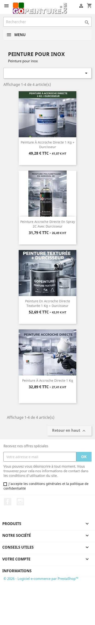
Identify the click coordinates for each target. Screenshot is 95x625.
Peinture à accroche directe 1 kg (47, 380)
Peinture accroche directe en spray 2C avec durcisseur (47, 223)
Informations (17, 570)
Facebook (7, 501)
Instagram (20, 501)
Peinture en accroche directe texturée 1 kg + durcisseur (47, 303)
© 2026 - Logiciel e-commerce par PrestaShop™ (40, 578)
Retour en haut (69, 431)
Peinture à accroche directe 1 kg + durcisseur (47, 144)
